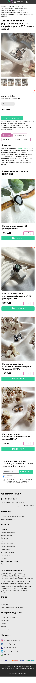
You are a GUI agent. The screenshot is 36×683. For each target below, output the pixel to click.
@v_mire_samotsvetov (12, 640)
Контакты (4, 605)
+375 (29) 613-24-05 (10, 499)
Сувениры (4, 564)
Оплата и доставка (8, 617)
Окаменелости (6, 549)
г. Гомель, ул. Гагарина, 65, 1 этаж (12, 516)
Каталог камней (6, 535)
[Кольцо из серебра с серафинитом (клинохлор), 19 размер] (18, 269)
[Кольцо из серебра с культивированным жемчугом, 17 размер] (18, 339)
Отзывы (3, 626)
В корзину (18, 238)
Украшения (5, 541)
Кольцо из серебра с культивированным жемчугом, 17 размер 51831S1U (16, 366)
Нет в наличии (12, 118)
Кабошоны (4, 538)
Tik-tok (6, 655)
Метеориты (5, 558)
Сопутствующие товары (9, 561)
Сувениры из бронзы (8, 532)
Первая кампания (9, 477)
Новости (4, 623)
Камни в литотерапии (8, 546)
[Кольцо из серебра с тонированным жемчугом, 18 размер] (18, 409)
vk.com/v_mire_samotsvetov (14, 644)
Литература (5, 555)
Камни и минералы (7, 544)
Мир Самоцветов (10, 647)
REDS (25, 673)
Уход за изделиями (7, 629)
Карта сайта (5, 620)
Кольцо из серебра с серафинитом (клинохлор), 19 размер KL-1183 (16, 296)
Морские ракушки (7, 552)
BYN (18, 1)
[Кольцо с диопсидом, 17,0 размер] (18, 201)
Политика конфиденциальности (12, 607)
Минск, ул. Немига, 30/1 (9, 519)
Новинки (4, 529)
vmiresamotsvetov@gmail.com (14, 502)
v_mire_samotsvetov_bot (13, 651)
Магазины (4, 602)
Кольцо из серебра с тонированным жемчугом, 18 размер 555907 (16, 436)
